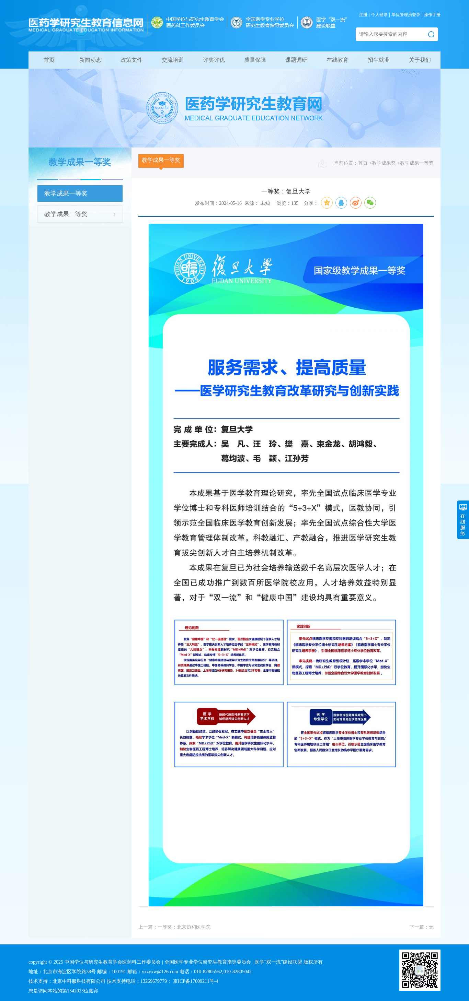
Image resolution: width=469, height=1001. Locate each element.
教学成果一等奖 (66, 193)
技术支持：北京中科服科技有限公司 (66, 981)
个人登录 (379, 14)
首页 (49, 60)
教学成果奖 (384, 163)
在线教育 (337, 60)
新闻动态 (90, 60)
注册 (363, 14)
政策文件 (131, 60)
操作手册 (432, 14)
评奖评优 (214, 60)
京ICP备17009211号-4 (195, 981)
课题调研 (296, 60)
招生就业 (379, 60)
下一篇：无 (422, 927)
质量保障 (255, 60)
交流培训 (173, 60)
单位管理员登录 (405, 14)
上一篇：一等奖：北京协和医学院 (174, 927)
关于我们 (420, 60)
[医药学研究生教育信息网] (86, 30)
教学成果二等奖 (66, 214)
